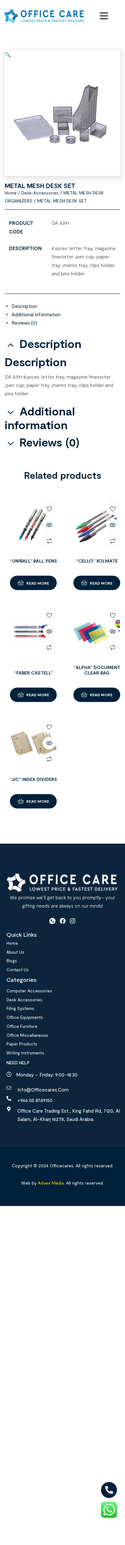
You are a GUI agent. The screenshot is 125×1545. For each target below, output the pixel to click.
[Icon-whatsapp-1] (52, 921)
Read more (37, 583)
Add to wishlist (49, 508)
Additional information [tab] (40, 418)
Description (24, 306)
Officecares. (61, 1165)
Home (11, 192)
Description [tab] (50, 343)
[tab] (66, 306)
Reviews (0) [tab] (49, 442)
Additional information (36, 314)
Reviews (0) (24, 323)
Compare (49, 540)
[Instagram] (72, 921)
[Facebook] (62, 921)
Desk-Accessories (40, 192)
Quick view (49, 524)
